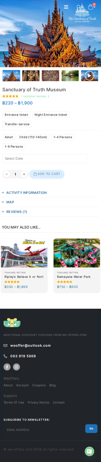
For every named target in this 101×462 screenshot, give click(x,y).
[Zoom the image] (12, 320)
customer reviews (33, 96)
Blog (52, 385)
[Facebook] (7, 366)
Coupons (39, 385)
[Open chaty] (89, 451)
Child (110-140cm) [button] (33, 137)
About (8, 385)
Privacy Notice (38, 402)
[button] (67, 7)
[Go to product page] (24, 253)
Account (22, 385)
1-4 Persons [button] (63, 137)
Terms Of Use (14, 402)
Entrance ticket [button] (16, 115)
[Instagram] (16, 366)
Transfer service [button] (17, 124)
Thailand (9, 272)
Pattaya (21, 272)
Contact (59, 402)
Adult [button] (9, 137)
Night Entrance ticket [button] (51, 115)
